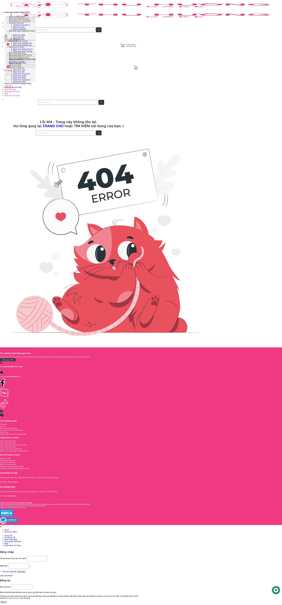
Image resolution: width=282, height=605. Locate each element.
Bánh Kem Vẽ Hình (16, 59)
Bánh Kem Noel (19, 82)
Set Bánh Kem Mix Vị (21, 25)
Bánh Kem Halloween (21, 80)
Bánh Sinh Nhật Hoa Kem (19, 57)
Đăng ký (3, 602)
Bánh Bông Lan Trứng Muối (20, 21)
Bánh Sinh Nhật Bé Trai (22, 43)
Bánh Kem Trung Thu (21, 74)
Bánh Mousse (18, 37)
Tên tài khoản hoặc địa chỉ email (13, 558)
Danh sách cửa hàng (11, 95)
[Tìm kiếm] (98, 29)
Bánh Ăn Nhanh (15, 64)
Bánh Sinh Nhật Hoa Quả (19, 19)
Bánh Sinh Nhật (10, 89)
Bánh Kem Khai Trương (22, 51)
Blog (6, 93)
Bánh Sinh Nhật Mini (17, 17)
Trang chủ (8, 86)
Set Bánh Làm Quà (16, 23)
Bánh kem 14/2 (19, 70)
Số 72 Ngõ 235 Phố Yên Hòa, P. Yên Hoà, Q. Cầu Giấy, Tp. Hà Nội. (25, 506)
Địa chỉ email (5, 587)
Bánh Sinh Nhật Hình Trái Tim (20, 55)
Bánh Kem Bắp (19, 35)
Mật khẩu (4, 566)
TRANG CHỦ (53, 126)
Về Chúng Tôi (9, 87)
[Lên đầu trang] (1, 526)
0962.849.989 (8, 367)
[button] (71, 39)
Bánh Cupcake (19, 27)
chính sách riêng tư (11, 598)
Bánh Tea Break (19, 29)
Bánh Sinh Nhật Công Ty (23, 49)
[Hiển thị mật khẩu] (30, 566)
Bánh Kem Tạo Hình (17, 62)
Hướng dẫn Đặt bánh (12, 91)
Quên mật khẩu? (6, 576)
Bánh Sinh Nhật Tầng (17, 53)
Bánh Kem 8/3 (18, 72)
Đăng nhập (21, 572)
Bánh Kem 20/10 (19, 76)
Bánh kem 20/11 (19, 78)
